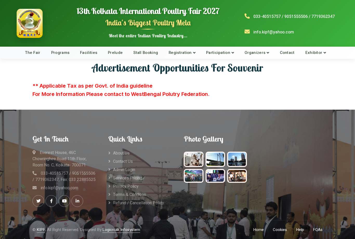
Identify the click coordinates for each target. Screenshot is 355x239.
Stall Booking (145, 52)
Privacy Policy (126, 186)
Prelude (115, 52)
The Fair (32, 52)
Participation (218, 52)
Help (300, 230)
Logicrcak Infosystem (121, 230)
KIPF (41, 230)
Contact (287, 52)
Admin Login (124, 170)
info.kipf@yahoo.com (273, 32)
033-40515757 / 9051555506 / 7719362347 (294, 16)
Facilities (88, 52)
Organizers (255, 52)
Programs (60, 52)
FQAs (318, 230)
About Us (121, 153)
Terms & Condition (129, 195)
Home (258, 230)
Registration (180, 52)
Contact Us (123, 161)
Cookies (280, 230)
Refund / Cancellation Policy (138, 203)
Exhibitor (314, 52)
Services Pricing (127, 178)
